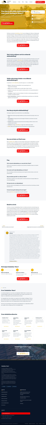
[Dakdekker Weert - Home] (3, 2)
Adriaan (4, 19)
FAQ (23, 2)
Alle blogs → (22, 403)
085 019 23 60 (13, 191)
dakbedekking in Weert (19, 33)
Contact (30, 2)
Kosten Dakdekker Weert (5, 402)
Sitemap (44, 423)
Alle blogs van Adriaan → (13, 261)
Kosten (9, 126)
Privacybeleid (26, 423)
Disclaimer (40, 423)
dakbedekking (20, 60)
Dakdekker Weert (9, 2)
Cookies (37, 423)
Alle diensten (3, 405)
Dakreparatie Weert (4, 400)
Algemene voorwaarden (32, 423)
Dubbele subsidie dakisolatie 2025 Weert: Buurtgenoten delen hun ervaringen (25, 393)
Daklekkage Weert (4, 396)
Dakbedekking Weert (6, 9)
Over (19, 2)
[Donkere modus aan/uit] (34, 2)
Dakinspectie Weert (4, 394)
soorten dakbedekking (15, 82)
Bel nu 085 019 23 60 (6, 413)
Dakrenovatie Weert (4, 398)
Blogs (26, 2)
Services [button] (14, 2)
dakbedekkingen (18, 124)
